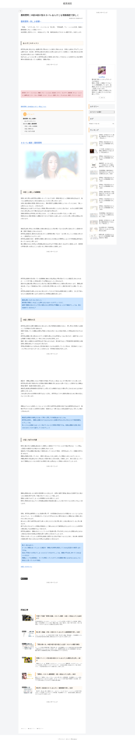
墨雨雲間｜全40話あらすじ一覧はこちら (33, 106)
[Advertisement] (52, 77)
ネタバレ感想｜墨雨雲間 (30, 123)
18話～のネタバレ (26, 566)
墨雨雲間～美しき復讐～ (30, 118)
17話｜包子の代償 (30, 131)
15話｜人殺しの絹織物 (31, 126)
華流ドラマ (24, 578)
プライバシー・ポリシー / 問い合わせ (67, 739)
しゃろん (102, 77)
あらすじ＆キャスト (30, 121)
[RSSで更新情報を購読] (104, 97)
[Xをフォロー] (100, 97)
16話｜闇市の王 (29, 128)
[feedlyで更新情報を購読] (102, 97)
